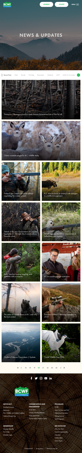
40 (56, 368)
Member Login (7, 435)
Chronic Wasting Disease (36, 413)
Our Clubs (6, 432)
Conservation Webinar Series (38, 418)
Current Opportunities (61, 432)
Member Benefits (8, 429)
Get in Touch (58, 441)
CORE (57, 407)
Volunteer (58, 435)
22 (47, 368)
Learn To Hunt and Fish (62, 410)
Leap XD (55, 448)
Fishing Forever (59, 416)
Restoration (40, 75)
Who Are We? (59, 429)
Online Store (59, 438)
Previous (21, 367)
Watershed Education (61, 413)
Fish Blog (31, 75)
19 (34, 368)
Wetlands (50, 75)
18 (30, 368)
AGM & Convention (69, 75)
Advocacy (6, 410)
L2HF (58, 75)
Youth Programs (59, 419)
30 (52, 368)
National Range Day (9, 416)
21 (43, 368)
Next (61, 367)
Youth (16, 75)
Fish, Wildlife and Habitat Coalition (13, 413)
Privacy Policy (39, 448)
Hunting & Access (8, 407)
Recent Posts (7, 75)
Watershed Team (34, 416)
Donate (23, 75)
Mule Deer (32, 410)
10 (25, 368)
